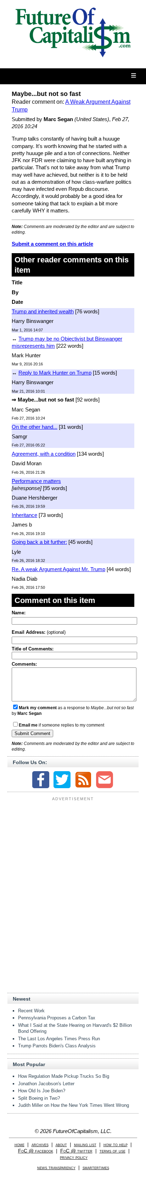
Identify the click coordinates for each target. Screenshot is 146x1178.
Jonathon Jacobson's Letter (46, 1083)
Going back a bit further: (39, 542)
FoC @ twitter (76, 1151)
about (61, 1144)
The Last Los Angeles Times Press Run (59, 1038)
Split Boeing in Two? (39, 1098)
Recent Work (31, 1010)
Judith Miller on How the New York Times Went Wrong (73, 1105)
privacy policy (74, 1157)
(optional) (39, 632)
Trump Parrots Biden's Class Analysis (57, 1045)
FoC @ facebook (35, 1151)
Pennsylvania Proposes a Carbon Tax (56, 1017)
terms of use (112, 1151)
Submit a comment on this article (52, 244)
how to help (115, 1144)
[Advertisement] (73, 847)
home (19, 1144)
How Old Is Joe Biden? (41, 1090)
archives (40, 1144)
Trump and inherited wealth (43, 311)
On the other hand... (34, 427)
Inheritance (24, 515)
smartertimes (96, 1167)
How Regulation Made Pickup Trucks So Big (63, 1076)
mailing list (85, 1144)
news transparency (56, 1167)
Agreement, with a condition (43, 454)
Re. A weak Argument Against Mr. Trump (58, 569)
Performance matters (36, 481)
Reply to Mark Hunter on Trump (54, 373)
